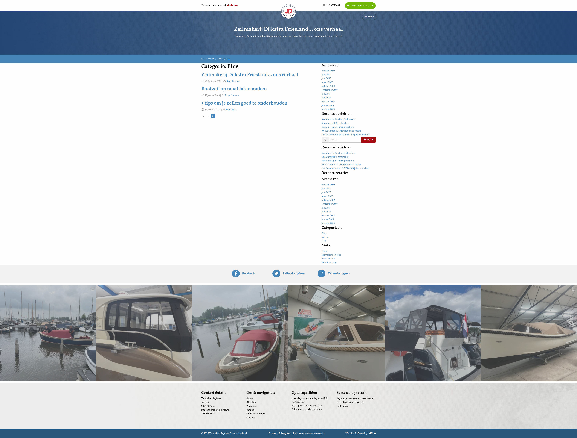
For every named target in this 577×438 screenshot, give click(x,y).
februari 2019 (328, 102)
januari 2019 (328, 106)
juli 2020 (326, 75)
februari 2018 (328, 109)
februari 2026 (328, 71)
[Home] (202, 58)
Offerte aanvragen (361, 5)
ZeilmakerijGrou (294, 273)
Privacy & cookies (288, 433)
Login (324, 251)
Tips (234, 110)
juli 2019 (326, 94)
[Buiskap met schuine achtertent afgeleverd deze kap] (240, 333)
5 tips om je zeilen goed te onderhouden (244, 103)
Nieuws (236, 81)
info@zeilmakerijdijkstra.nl (215, 410)
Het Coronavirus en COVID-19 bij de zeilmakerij (346, 135)
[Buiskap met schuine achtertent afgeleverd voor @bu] (529, 333)
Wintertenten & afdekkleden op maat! (341, 131)
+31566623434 (332, 5)
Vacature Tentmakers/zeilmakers (338, 119)
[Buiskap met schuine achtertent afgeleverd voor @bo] (336, 333)
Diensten (251, 402)
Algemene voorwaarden (311, 433)
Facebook (248, 273)
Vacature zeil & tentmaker (335, 123)
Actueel (211, 58)
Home (249, 398)
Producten (251, 406)
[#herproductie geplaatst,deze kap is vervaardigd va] (48, 333)
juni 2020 (326, 78)
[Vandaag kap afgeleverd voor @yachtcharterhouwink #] (433, 333)
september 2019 (330, 90)
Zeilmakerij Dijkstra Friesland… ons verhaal (249, 75)
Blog (228, 81)
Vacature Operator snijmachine (338, 127)
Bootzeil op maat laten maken (234, 89)
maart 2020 (327, 82)
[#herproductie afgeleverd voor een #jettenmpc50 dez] (144, 333)
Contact (250, 418)
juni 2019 (326, 98)
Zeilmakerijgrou (339, 273)
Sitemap (273, 433)
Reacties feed (328, 259)
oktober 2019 (328, 86)
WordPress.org (329, 263)
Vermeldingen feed (331, 255)
